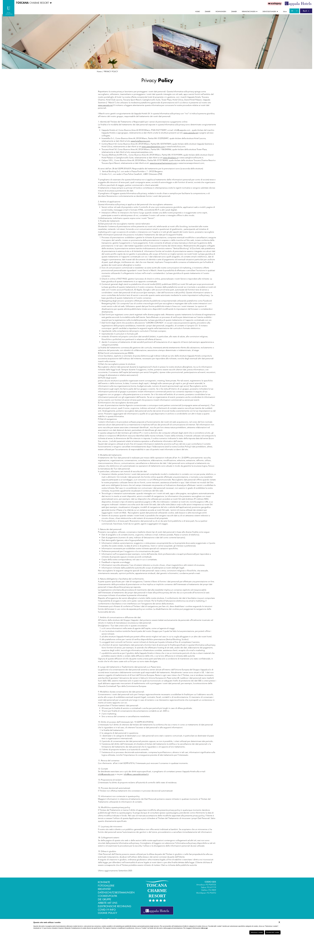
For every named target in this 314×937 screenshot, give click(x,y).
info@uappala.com (182, 130)
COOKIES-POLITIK (107, 896)
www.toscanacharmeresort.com (163, 163)
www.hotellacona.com (140, 141)
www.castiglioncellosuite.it (191, 157)
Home (99, 71)
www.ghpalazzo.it (170, 157)
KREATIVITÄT (104, 889)
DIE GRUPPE (104, 899)
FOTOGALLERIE (106, 885)
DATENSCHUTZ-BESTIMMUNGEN (116, 892)
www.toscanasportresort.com (191, 163)
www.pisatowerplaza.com (142, 152)
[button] (250, 11)
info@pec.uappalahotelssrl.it (136, 774)
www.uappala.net (105, 105)
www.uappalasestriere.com (153, 146)
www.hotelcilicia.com (176, 146)
